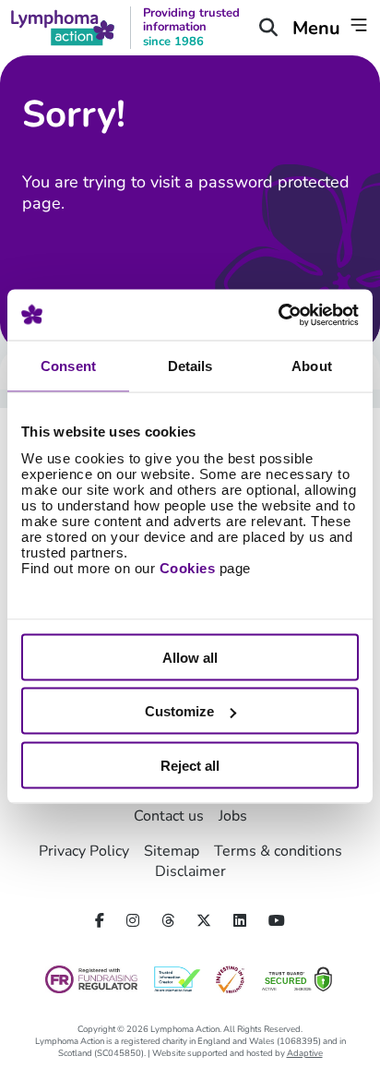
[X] (203, 921)
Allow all (190, 657)
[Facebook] (99, 921)
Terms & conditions (278, 851)
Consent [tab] (68, 366)
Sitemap (171, 851)
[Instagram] (132, 921)
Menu (318, 28)
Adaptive (305, 1053)
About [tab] (311, 366)
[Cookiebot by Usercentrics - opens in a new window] (278, 315)
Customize (179, 711)
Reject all (190, 765)
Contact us (169, 816)
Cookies (188, 567)
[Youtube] (276, 921)
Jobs (233, 816)
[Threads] (167, 921)
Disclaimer (190, 871)
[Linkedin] (239, 921)
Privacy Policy (84, 851)
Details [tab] (190, 366)
